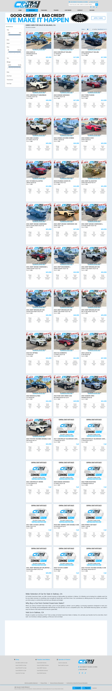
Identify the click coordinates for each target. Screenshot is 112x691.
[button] (96, 4)
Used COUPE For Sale (21, 665)
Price (8, 47)
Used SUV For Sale (20, 673)
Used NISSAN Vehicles (42, 670)
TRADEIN (56, 10)
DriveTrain (9, 75)
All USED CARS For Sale (21, 662)
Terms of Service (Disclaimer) (57, 683)
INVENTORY (32, 10)
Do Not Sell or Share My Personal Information (77, 683)
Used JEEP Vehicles (42, 668)
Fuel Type (9, 83)
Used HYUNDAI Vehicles (43, 665)
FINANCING (44, 10)
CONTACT (80, 10)
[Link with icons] (91, 7)
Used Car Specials (62, 662)
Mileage (8, 62)
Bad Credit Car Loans (63, 665)
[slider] (8, 35)
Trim (8, 58)
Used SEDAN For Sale (21, 670)
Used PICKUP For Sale (21, 668)
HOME (20, 10)
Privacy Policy (44, 683)
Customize (94, 687)
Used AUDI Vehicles (41, 662)
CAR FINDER (68, 10)
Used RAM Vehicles (41, 673)
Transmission (10, 79)
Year (8, 29)
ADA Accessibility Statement (31, 683)
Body (8, 72)
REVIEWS (92, 10)
